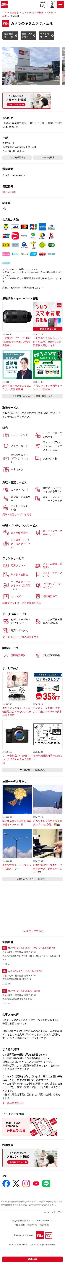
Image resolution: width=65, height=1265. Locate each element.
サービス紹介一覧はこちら (32, 770)
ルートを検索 (48, 157)
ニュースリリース (43, 1220)
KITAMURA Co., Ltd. (26, 1245)
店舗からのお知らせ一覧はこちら (32, 879)
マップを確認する (17, 157)
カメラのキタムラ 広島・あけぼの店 (25, 971)
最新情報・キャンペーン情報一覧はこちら (32, 396)
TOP (4, 12)
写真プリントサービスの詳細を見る (21, 603)
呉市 (4, 16)
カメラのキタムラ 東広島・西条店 (24, 991)
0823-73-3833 (9, 192)
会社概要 (20, 1224)
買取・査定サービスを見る (16, 514)
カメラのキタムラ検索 (32, 12)
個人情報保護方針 (22, 1220)
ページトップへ (54, 1212)
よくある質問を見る (13, 1103)
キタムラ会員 (52, 2)
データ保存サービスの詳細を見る (20, 637)
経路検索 (32, 1259)
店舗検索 (42, 2)
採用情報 (32, 1224)
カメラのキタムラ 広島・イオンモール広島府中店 (31, 948)
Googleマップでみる (32, 931)
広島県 (50, 12)
